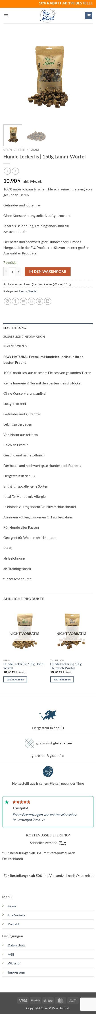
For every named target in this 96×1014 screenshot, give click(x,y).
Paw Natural (60, 1008)
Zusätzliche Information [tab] (24, 336)
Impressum (16, 972)
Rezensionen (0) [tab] (15, 346)
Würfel (32, 291)
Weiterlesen (15, 679)
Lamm (34, 150)
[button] (6, 15)
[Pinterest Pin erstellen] (39, 301)
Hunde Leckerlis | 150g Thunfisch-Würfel (66, 666)
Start (8, 150)
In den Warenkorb (47, 271)
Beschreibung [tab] (14, 328)
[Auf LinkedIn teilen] (47, 301)
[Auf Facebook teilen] (15, 301)
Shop (21, 150)
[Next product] (7, 171)
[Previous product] (15, 171)
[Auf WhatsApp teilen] (7, 301)
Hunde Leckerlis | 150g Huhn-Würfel (23, 666)
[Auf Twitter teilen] (23, 301)
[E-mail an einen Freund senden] (31, 301)
